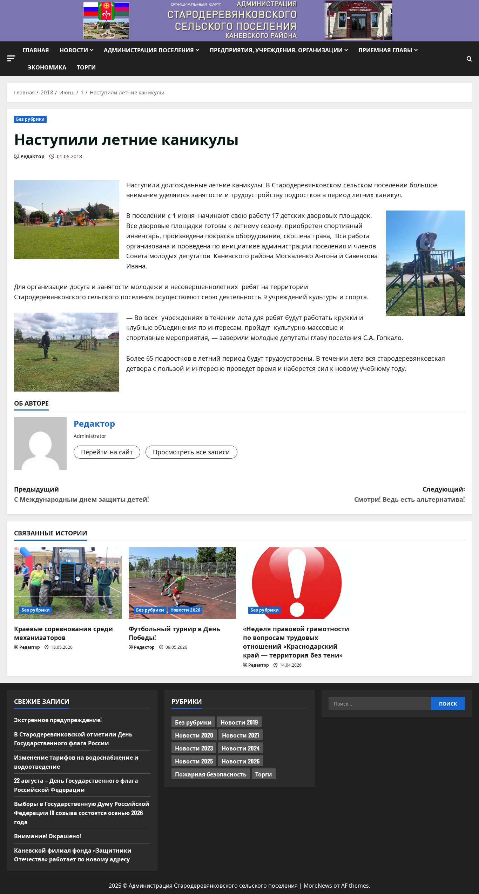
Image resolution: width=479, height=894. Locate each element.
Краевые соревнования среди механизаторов (63, 633)
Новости (74, 50)
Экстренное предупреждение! (58, 719)
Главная (35, 50)
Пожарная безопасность (211, 774)
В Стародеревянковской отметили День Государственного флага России (73, 738)
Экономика (47, 67)
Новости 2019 (239, 722)
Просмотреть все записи (191, 452)
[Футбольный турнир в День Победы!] (182, 583)
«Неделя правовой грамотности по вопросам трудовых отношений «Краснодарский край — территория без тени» (296, 642)
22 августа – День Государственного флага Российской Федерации (76, 785)
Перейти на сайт (107, 452)
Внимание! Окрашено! (47, 836)
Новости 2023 (194, 748)
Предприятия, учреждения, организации (276, 50)
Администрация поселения (149, 50)
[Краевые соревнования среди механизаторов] (68, 583)
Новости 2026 (185, 610)
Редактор (32, 156)
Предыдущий (81, 493)
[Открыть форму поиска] (469, 59)
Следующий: (409, 493)
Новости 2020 (194, 735)
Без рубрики (30, 119)
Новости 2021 (240, 735)
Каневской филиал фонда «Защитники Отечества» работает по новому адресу (72, 854)
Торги (86, 67)
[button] (11, 58)
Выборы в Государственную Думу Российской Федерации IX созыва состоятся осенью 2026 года (81, 812)
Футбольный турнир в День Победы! (174, 633)
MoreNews (318, 885)
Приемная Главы (385, 50)
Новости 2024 (240, 748)
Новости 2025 (194, 761)
